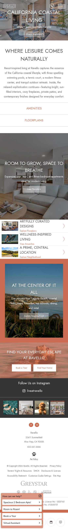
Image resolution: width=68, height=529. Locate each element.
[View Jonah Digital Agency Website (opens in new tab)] (46, 492)
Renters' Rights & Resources (20, 470)
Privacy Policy (55, 465)
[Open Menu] (62, 6)
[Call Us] (51, 7)
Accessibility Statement (17, 475)
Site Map (57, 475)
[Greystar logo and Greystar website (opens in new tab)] (34, 485)
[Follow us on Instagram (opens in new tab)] (37, 425)
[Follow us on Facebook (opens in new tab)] (31, 425)
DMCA (36, 470)
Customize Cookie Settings (40, 475)
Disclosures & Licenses (51, 470)
